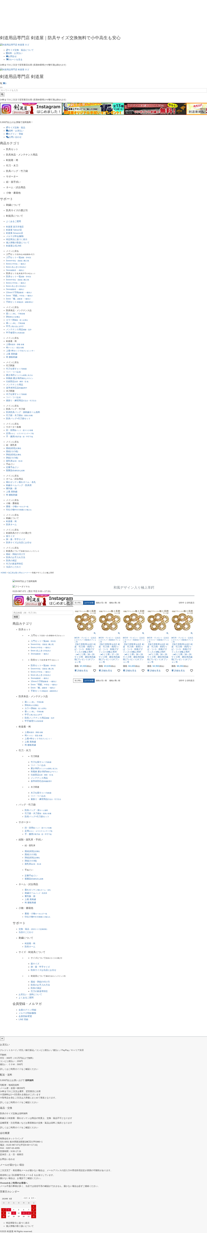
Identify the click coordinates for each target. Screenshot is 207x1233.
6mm (16, 264)
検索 (16, 617)
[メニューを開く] (1, 87)
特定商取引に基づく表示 (17, 1223)
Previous (4, 111)
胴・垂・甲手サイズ (15, 539)
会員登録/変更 (25, 1016)
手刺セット (19, 302)
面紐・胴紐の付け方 (15, 554)
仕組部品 (17, 381)
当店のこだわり (13, 567)
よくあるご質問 (13, 221)
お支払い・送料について (30, 994)
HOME (3, 573)
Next (203, 111)
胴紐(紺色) (13, 454)
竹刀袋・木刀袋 (19, 415)
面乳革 (14, 461)
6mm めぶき (16, 267)
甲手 (15, 326)
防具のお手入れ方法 (15, 557)
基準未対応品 (16, 388)
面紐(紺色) (13, 448)
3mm (15, 270)
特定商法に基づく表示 (16, 239)
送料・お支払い (15, 53)
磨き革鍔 (19, 375)
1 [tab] (100, 117)
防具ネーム (11, 524)
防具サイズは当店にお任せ (19, 542)
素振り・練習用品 (21, 400)
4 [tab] (107, 117)
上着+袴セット (20, 350)
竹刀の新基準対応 (14, 563)
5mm (17, 260)
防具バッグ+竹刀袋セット (18, 418)
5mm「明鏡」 (19, 295)
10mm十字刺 (19, 292)
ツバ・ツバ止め (13, 372)
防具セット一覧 (18, 276)
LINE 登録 (23, 1019)
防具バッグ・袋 (36, 810)
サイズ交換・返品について (21, 50)
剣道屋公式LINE (13, 246)
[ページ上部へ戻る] (2, 1039)
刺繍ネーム (19, 485)
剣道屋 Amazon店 (14, 233)
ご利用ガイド (14, 1069)
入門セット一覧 (18, 257)
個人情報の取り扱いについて (20, 1226)
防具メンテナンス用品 (39, 718)
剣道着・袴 (11, 521)
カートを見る (15, 59)
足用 (20, 433)
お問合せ (12, 56)
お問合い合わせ (7, 1159)
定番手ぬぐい (12, 467)
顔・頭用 (19, 430)
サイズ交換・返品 (16, 127)
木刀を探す (16, 394)
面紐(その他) (12, 451)
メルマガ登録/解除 (27, 1013)
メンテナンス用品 (18, 329)
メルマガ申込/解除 (15, 236)
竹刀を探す (16, 368)
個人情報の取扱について (17, 242)
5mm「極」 (18, 299)
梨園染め (15, 470)
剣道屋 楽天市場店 (15, 226)
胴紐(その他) (12, 457)
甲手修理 (15, 332)
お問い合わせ (15, 137)
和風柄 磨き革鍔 (19, 378)
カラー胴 (17, 320)
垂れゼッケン (21, 482)
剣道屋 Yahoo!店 (14, 230)
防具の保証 (11, 560)
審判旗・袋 (11, 488)
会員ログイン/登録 (27, 1010)
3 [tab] (104, 117)
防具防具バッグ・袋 (23, 412)
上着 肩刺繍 (11, 354)
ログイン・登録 (15, 134)
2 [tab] (102, 117)
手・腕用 (19, 436)
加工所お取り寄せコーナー (19, 573)
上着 (15, 344)
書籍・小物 (17, 506)
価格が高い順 (114, 603)
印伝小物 (19, 509)
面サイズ (10, 536)
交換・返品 (33, 929)
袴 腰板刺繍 (11, 357)
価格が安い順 (101, 603)
